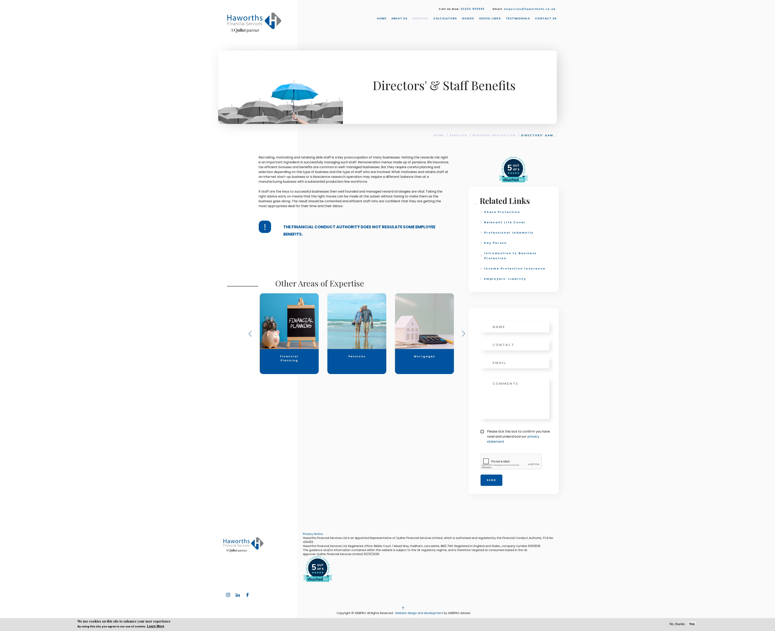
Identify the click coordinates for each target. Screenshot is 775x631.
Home (381, 18)
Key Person (495, 243)
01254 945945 (473, 8)
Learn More (155, 626)
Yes (692, 624)
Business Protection (494, 135)
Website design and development (419, 613)
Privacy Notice (313, 534)
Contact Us (546, 18)
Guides (468, 18)
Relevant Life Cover (505, 222)
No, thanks (677, 624)
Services (420, 18)
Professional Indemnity (509, 233)
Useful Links (490, 18)
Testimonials (518, 18)
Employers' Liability (505, 279)
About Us (399, 18)
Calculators (445, 18)
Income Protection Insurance (515, 268)
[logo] (254, 22)
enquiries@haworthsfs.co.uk (530, 8)
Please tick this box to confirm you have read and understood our (518, 436)
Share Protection (502, 212)
